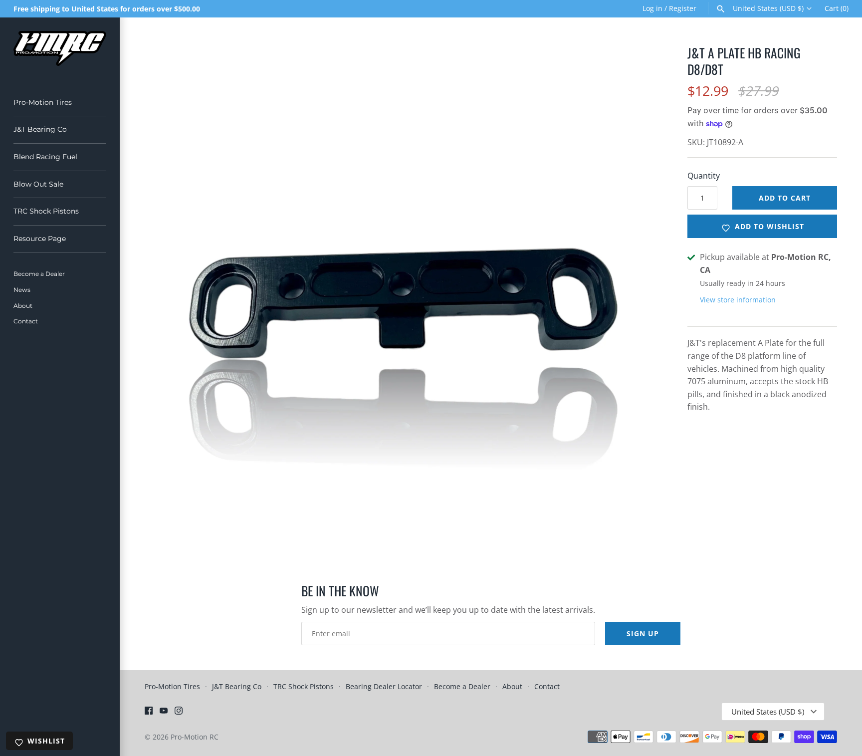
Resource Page (39, 239)
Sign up (643, 633)
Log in (652, 8)
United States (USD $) (768, 8)
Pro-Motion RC (194, 737)
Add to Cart (785, 198)
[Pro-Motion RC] (60, 48)
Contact (25, 321)
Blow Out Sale (38, 184)
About (22, 305)
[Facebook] (149, 712)
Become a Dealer (39, 273)
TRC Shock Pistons (46, 211)
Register (682, 8)
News (21, 289)
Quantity (703, 175)
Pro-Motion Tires (42, 102)
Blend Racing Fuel (45, 157)
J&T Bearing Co (40, 129)
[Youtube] (164, 712)
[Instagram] (179, 712)
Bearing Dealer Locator (384, 686)
